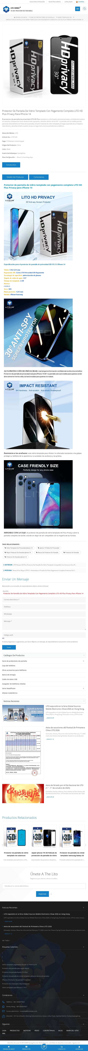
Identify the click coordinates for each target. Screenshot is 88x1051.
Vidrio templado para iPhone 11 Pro (14, 987)
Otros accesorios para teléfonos (14, 670)
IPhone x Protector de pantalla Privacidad (16, 980)
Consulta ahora (11, 165)
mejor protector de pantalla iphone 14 (18, 552)
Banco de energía (9, 675)
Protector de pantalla (72, 552)
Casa (4, 1030)
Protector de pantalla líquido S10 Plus (15, 972)
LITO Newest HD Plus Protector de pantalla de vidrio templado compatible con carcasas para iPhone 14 (45, 565)
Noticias (27, 1030)
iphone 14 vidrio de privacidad (49, 548)
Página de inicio (21, 17)
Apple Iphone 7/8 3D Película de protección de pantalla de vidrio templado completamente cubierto (44, 854)
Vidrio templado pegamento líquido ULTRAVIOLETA (19, 965)
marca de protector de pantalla (48, 552)
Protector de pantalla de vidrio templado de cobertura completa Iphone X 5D (16, 854)
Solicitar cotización (37, 2)
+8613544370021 (21, 1007)
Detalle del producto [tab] (15, 177)
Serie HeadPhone (8, 688)
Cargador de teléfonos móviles (14, 684)
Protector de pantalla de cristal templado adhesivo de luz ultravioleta (25, 976)
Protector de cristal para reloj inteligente (15, 984)
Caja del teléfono (8, 665)
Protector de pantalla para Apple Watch (15, 968)
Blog (60, 1030)
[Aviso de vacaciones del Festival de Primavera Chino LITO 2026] (23, 752)
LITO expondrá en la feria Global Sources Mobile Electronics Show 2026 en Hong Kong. (37, 914)
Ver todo (5, 940)
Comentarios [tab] (39, 177)
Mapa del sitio (72, 1030)
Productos (15, 1030)
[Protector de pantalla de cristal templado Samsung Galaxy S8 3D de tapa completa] (72, 837)
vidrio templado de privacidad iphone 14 (19, 548)
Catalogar (68, 2)
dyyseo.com (76, 1043)
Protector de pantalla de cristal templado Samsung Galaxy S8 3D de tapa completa (72, 854)
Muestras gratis (55, 2)
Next (85, 845)
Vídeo (36, 1030)
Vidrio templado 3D (64, 17)
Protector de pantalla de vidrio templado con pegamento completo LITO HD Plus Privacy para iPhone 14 (43, 593)
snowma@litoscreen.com (28, 1011)
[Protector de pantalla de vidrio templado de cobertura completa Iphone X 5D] (16, 837)
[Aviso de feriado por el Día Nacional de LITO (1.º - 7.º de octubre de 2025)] (23, 793)
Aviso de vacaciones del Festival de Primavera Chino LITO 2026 (28, 926)
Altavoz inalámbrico (9, 693)
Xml (3, 1033)
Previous (2, 845)
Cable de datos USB (9, 679)
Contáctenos (49, 1030)
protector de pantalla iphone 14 (16, 557)
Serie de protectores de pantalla (42, 17)
